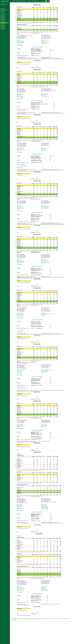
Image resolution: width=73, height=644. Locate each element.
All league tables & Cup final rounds (40, 618)
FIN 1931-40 (2, 17)
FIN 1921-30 (2, 16)
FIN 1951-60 (2, 20)
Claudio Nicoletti (4, 1)
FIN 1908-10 (2, 13)
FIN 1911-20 (2, 15)
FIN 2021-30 (2, 29)
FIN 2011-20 (2, 27)
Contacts (42, 1)
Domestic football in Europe (21, 1)
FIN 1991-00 (2, 25)
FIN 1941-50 (2, 18)
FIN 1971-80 (2, 22)
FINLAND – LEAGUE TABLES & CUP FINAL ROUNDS (59, 618)
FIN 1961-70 (2, 21)
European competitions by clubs (33, 1)
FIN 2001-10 (2, 26)
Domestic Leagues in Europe (27, 618)
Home (13, 1)
